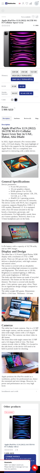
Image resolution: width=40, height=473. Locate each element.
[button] (19, 49)
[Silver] (12, 99)
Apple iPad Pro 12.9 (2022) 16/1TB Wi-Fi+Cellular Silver (19, 446)
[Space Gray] (16, 99)
